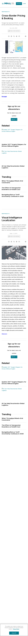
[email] (19, 36)
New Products (5, 11)
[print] (25, 36)
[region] (14, 630)
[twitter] (14, 36)
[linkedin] (11, 36)
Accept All (14, 633)
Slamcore (4, 334)
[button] (3, 4)
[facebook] (9, 36)
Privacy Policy (16, 629)
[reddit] (16, 36)
